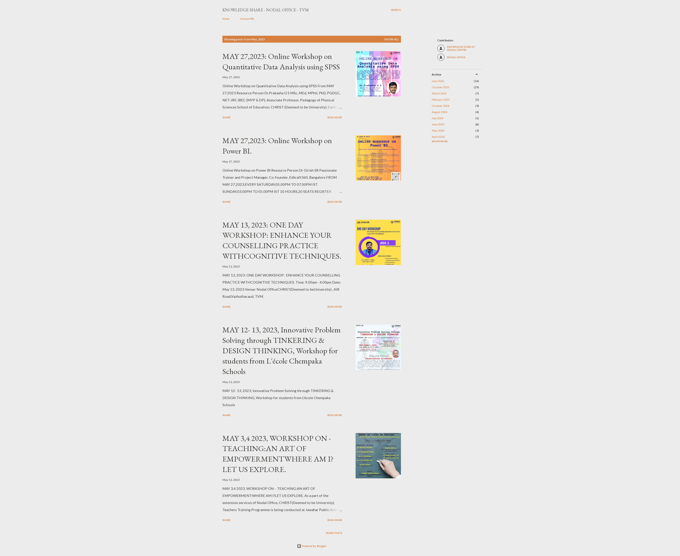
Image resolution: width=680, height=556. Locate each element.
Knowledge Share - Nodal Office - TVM (265, 10)
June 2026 (438, 81)
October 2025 (440, 87)
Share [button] (226, 117)
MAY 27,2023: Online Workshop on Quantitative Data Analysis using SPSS (281, 61)
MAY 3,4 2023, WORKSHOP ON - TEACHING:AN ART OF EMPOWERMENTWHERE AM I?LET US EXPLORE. (278, 453)
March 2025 (439, 93)
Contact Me (247, 18)
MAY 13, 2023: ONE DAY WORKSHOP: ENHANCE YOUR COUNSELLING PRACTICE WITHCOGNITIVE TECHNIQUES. (281, 240)
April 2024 (438, 136)
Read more (334, 117)
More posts (334, 532)
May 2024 (438, 130)
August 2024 (439, 112)
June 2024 (438, 124)
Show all (391, 39)
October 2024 (440, 105)
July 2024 (437, 118)
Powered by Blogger (313, 546)
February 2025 (441, 99)
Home (226, 18)
